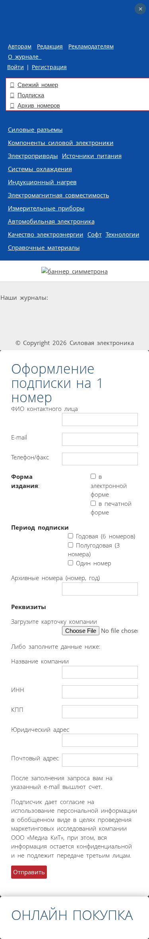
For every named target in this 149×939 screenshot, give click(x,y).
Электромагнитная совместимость (58, 195)
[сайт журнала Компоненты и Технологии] (40, 312)
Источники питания (92, 156)
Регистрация (49, 67)
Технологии (122, 234)
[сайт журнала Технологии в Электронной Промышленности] (125, 297)
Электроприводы (33, 156)
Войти (15, 67)
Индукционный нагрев (42, 182)
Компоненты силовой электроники (61, 143)
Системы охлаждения (40, 169)
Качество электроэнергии (45, 234)
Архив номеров (38, 105)
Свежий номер (37, 84)
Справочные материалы (44, 247)
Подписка (30, 95)
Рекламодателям (91, 46)
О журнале (24, 56)
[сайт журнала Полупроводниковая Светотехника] (97, 312)
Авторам (19, 46)
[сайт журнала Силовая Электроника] (75, 297)
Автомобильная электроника (51, 221)
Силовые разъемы (35, 129)
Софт (94, 234)
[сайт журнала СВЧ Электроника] (75, 327)
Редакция (50, 46)
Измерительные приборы (46, 208)
